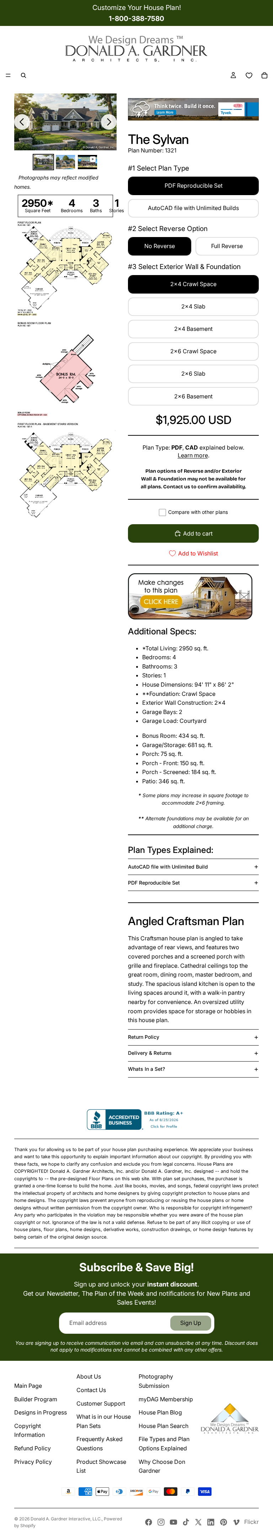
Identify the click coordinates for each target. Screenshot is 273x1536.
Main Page (28, 1385)
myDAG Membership (166, 1399)
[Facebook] (148, 1522)
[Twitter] (198, 1522)
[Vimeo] (236, 1522)
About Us (88, 1376)
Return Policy (143, 1037)
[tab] (43, 162)
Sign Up (190, 1322)
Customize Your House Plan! (136, 7)
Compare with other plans (198, 512)
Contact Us (91, 1389)
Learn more (193, 455)
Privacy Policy (33, 1461)
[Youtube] (173, 1522)
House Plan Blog (160, 1412)
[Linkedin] (211, 1522)
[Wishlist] (249, 75)
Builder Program (35, 1399)
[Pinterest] (223, 1522)
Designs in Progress (40, 1412)
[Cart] (264, 75)
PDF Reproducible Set (154, 883)
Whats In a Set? (146, 1069)
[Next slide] (109, 122)
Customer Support (100, 1403)
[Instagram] (161, 1522)
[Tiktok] (186, 1522)
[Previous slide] (22, 122)
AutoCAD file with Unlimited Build (168, 867)
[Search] (23, 75)
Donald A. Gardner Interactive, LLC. (66, 1518)
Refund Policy (32, 1448)
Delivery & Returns (150, 1053)
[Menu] (8, 75)
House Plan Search (163, 1425)
